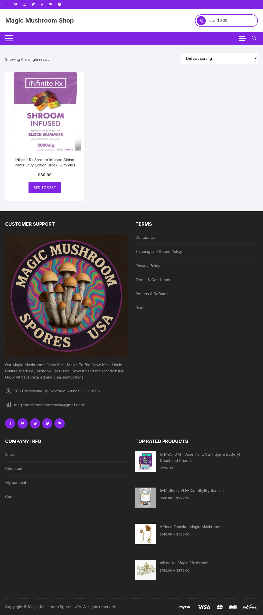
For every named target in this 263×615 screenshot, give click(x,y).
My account (15, 482)
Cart (9, 496)
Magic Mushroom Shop (39, 20)
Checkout (13, 468)
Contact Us (145, 237)
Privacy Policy (147, 265)
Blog (139, 307)
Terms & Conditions (152, 279)
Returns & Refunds (151, 293)
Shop (9, 454)
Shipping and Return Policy (158, 251)
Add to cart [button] (45, 187)
